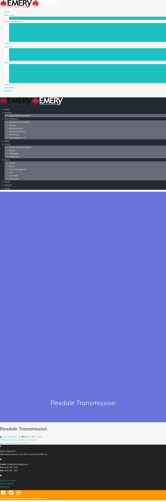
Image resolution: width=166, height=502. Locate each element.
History (12, 69)
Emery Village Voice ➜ (18, 40)
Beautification (15, 59)
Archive (8, 91)
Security (12, 53)
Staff (11, 75)
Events (8, 43)
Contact (9, 85)
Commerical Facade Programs (22, 50)
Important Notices (8, 480)
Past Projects (15, 81)
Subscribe (9, 88)
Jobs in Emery (15, 37)
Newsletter (5, 487)
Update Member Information (22, 18)
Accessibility (14, 78)
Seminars (13, 27)
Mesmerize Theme (55, 498)
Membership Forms (17, 31)
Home (7, 12)
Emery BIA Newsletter (18, 34)
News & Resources (13, 21)
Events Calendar (7, 483)
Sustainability (15, 56)
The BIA (12, 65)
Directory (9, 15)
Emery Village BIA (9, 437)
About (8, 62)
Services (9, 47)
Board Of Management (19, 72)
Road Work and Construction (21, 24)
